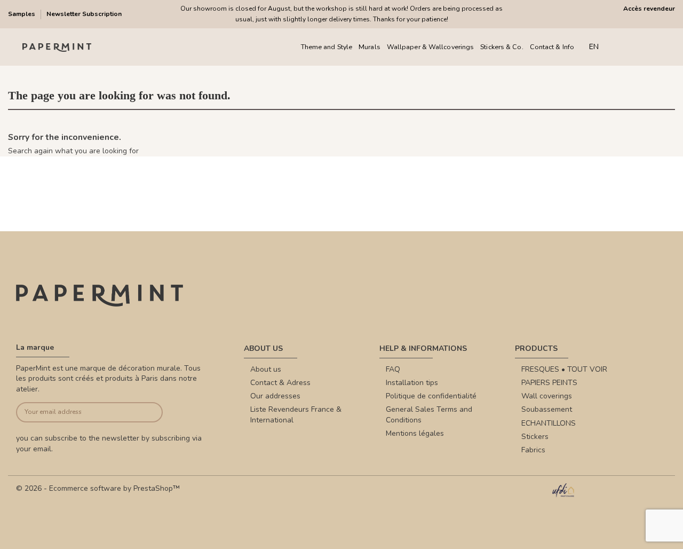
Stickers (535, 437)
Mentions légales (415, 433)
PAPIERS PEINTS (549, 383)
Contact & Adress (280, 383)
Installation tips (412, 383)
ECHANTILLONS (548, 423)
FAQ (393, 369)
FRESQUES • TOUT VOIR (564, 369)
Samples (22, 14)
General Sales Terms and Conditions (429, 414)
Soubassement (546, 409)
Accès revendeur (649, 8)
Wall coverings (546, 396)
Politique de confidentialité (431, 396)
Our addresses (275, 396)
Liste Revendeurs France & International (296, 414)
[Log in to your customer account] (640, 47)
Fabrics (533, 450)
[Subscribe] (147, 412)
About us (265, 369)
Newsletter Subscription (84, 14)
